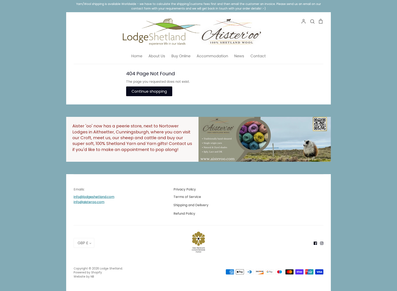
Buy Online (180, 56)
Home (136, 56)
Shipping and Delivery (190, 205)
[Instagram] (320, 243)
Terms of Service (187, 196)
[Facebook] (314, 243)
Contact (258, 56)
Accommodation (212, 56)
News (239, 56)
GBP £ (83, 242)
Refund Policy (184, 213)
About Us (156, 56)
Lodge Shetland (111, 268)
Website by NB (84, 276)
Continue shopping (149, 91)
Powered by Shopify (88, 272)
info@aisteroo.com (89, 202)
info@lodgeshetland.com (94, 196)
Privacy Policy (184, 189)
